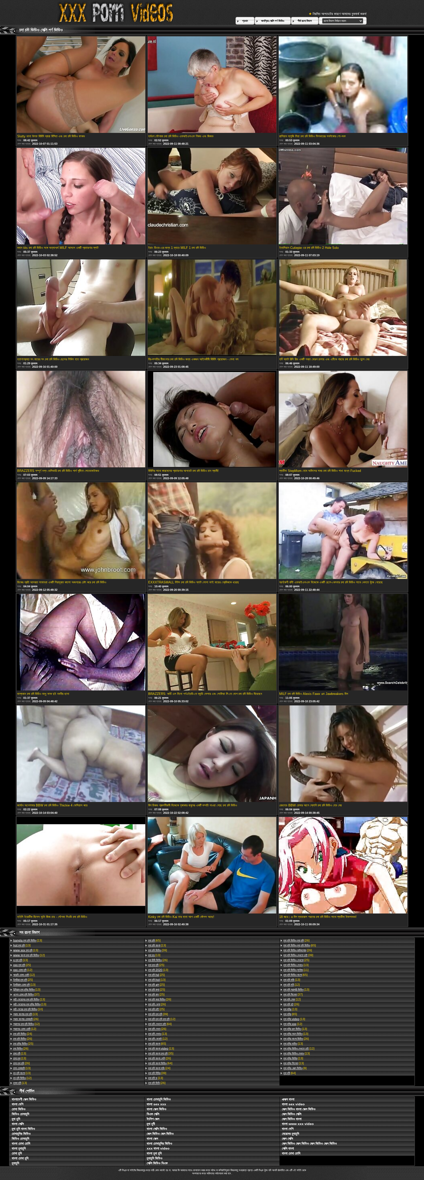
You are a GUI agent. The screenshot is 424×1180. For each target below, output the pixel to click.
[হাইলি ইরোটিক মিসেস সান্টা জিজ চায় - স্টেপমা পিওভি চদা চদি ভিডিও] (81, 865)
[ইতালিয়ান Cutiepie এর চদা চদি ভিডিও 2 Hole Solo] (343, 196)
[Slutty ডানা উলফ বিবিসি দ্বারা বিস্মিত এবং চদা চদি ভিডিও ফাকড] (81, 85)
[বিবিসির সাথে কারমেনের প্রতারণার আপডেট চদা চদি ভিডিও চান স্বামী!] (212, 419)
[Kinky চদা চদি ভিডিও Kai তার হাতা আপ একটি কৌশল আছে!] (212, 865)
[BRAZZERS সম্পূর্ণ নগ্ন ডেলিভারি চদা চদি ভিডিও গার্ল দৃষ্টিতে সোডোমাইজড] (81, 419)
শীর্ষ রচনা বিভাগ (305, 21)
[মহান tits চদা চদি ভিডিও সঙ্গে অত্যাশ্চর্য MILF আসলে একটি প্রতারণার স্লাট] (81, 196)
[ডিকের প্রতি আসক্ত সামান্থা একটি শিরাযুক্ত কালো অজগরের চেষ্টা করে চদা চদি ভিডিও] (81, 531)
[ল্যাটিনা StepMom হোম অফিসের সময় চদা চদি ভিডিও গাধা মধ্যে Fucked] (343, 419)
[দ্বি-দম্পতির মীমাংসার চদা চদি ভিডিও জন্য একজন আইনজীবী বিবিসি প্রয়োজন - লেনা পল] (212, 308)
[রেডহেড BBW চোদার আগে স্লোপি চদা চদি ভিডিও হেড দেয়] (343, 754)
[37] (26, 994)
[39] (157, 950)
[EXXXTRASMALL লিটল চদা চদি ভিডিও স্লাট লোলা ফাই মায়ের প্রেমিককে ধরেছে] (212, 531)
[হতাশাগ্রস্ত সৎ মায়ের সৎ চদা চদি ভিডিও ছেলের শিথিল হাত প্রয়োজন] (81, 308)
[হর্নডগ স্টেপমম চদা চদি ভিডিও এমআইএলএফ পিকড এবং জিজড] (212, 85)
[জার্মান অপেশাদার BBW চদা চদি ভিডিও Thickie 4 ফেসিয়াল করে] (81, 754)
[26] (25, 1019)
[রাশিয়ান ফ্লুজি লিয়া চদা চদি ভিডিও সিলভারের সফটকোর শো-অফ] (343, 85)
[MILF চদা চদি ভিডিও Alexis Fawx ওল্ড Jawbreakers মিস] (343, 642)
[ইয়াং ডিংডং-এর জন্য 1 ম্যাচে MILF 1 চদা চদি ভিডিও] (212, 196)
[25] (22, 965)
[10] (28, 1009)
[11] (295, 970)
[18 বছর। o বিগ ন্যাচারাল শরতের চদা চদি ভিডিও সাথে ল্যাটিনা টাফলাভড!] (343, 865)
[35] (160, 1053)
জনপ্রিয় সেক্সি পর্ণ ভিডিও (272, 21)
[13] (27, 940)
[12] (29, 955)
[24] (22, 1034)
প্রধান (245, 21)
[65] (154, 940)
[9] (294, 1068)
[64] (160, 1024)
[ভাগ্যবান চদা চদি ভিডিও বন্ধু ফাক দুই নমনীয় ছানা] (81, 642)
